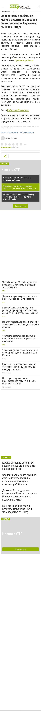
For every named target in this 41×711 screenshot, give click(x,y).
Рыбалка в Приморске (18, 110)
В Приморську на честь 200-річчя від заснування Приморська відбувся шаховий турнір (18, 196)
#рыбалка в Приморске (27, 132)
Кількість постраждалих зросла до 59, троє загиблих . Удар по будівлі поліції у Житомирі (19, 367)
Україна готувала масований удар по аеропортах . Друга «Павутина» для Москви (20, 353)
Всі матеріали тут (20, 206)
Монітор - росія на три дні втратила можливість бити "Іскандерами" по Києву (17, 509)
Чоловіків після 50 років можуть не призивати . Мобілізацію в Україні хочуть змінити (19, 285)
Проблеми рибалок (24, 60)
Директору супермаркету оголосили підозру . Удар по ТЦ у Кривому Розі (19, 297)
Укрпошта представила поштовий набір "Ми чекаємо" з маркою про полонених (18, 339)
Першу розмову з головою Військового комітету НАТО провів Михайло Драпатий (19, 381)
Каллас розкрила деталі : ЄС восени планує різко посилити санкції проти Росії (18, 465)
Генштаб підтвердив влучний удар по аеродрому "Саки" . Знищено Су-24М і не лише (20, 324)
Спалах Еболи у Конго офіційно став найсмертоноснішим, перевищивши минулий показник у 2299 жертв (19, 479)
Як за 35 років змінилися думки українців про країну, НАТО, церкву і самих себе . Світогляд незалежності (20, 310)
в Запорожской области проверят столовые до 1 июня (17, 178)
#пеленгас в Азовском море (9, 132)
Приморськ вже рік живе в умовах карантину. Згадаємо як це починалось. (19, 187)
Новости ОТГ (11, 170)
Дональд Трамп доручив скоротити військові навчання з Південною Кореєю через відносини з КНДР (19, 495)
